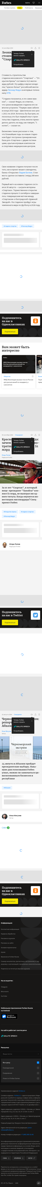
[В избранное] (39, 48)
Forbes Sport (8, 667)
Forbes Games (14, 8)
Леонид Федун (14, 90)
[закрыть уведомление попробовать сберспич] (32, 54)
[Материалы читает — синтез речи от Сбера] (32, 48)
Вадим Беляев (25, 172)
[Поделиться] (35, 48)
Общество (7, 376)
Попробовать (18, 64)
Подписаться (10, 331)
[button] (39, 3)
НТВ (8, 93)
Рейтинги (30, 8)
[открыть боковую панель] (33, 3)
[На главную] (6, 3)
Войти (27, 3)
